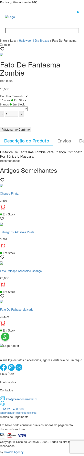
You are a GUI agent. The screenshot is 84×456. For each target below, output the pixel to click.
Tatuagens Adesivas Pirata (17, 232)
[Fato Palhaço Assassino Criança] (42, 262)
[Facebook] (4, 370)
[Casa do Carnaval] (21, 16)
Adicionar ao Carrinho (16, 129)
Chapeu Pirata (9, 193)
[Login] (71, 16)
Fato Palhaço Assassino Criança (21, 271)
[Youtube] (18, 370)
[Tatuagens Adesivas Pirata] (42, 224)
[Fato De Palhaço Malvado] (42, 301)
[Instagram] (11, 370)
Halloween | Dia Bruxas (34, 40)
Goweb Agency (13, 452)
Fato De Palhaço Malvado (16, 309)
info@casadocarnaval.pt (21, 399)
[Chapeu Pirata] (42, 185)
